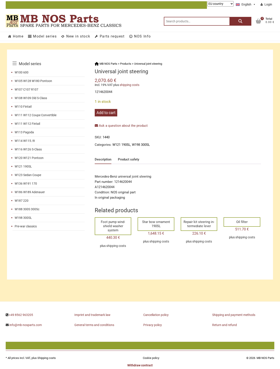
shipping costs (129, 85)
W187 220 (21, 200)
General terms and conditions (94, 325)
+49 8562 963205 (21, 315)
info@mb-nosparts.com (25, 325)
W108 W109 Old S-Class (31, 98)
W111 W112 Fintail (27, 123)
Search (240, 21)
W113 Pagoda (24, 132)
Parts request (112, 36)
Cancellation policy (156, 315)
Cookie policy (151, 358)
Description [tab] (103, 159)
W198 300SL (23, 217)
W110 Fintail (23, 106)
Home (18, 36)
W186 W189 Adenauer (30, 192)
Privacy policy (152, 325)
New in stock (78, 36)
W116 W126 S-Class (28, 149)
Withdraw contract (140, 365)
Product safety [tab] (128, 159)
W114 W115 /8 (25, 141)
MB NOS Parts (265, 358)
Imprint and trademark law (92, 315)
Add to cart (106, 112)
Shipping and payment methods (233, 315)
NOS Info (142, 36)
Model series (45, 36)
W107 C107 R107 (26, 89)
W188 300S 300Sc (27, 209)
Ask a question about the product (123, 126)
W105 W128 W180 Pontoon (33, 81)
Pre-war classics (26, 226)
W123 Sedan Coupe (28, 175)
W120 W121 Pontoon (29, 158)
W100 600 (21, 72)
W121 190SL (23, 166)
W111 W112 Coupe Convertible (35, 115)
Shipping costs (46, 358)
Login (268, 4)
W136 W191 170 (26, 183)
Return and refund (224, 325)
